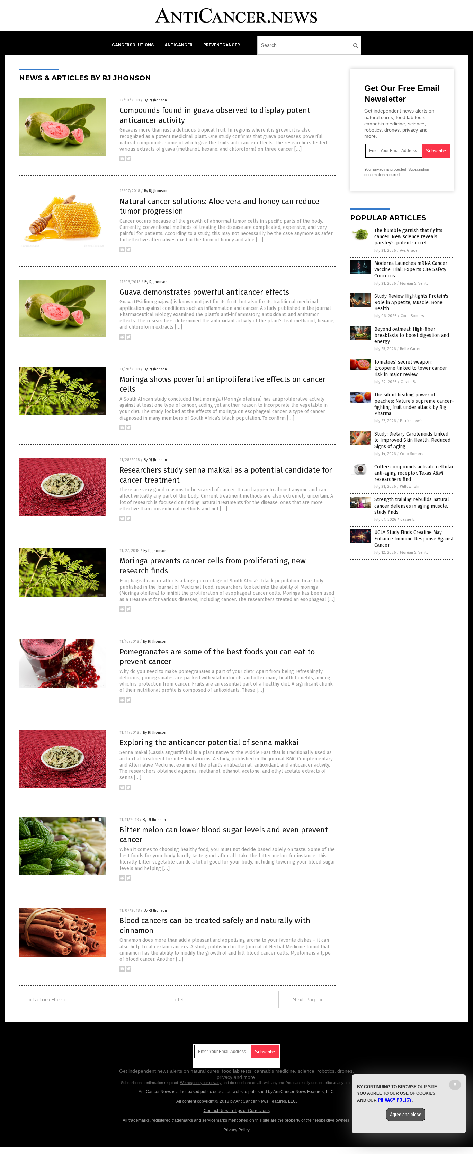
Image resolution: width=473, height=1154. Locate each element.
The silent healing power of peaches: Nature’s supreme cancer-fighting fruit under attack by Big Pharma (414, 404)
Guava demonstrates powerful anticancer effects (204, 292)
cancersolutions (133, 45)
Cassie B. (408, 381)
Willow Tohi (409, 486)
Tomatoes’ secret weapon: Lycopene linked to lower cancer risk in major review (410, 368)
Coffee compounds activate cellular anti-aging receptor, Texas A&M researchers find (414, 473)
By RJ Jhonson (155, 100)
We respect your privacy (201, 1083)
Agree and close (405, 1114)
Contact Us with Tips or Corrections (237, 1110)
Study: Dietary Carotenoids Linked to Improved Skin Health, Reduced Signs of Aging (412, 440)
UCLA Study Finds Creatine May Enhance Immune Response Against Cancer (414, 538)
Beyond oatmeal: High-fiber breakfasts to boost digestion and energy (411, 335)
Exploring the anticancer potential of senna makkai (209, 742)
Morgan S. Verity (414, 283)
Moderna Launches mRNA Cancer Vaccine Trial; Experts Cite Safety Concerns (410, 269)
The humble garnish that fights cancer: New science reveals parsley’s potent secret (408, 236)
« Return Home (48, 999)
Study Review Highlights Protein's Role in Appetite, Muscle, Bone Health (411, 302)
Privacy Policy (236, 1130)
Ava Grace (409, 250)
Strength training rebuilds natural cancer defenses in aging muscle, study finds (411, 506)
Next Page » (307, 999)
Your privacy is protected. (385, 169)
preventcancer (221, 45)
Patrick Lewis (411, 421)
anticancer (178, 45)
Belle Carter (410, 349)
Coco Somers (412, 316)
